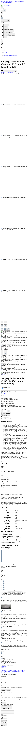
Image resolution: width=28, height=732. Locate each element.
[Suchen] (2, 11)
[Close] (1, 679)
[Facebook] (3, 667)
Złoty (5, 28)
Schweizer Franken (8, 29)
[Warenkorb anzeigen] (1, 47)
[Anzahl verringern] (2, 411)
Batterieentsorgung (13, 670)
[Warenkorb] (1, 16)
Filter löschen (4, 725)
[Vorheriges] (2, 322)
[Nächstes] (5, 322)
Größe (2, 391)
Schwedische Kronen (9, 31)
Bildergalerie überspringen (7, 72)
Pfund (5, 26)
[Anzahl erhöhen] (8, 411)
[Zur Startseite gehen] (6, 5)
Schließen (3, 702)
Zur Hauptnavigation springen (12, 2)
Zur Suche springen (17, 1)
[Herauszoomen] (2, 329)
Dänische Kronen (8, 32)
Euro (5, 37)
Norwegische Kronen (9, 34)
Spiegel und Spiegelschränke (8, 374)
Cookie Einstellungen (16, 671)
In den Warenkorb (6, 413)
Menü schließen (6, 20)
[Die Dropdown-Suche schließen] (4, 10)
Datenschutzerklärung (6, 671)
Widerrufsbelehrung (21, 670)
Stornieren (3, 690)
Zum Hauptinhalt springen (7, 1)
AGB (7, 670)
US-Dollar (6, 25)
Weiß (5, 389)
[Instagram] (3, 666)
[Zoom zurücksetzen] (5, 329)
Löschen (8, 690)
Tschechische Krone (9, 35)
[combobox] (7, 8)
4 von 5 (4, 393)
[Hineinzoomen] (8, 329)
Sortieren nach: (4, 590)
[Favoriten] (1, 14)
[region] (14, 223)
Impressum (3, 670)
